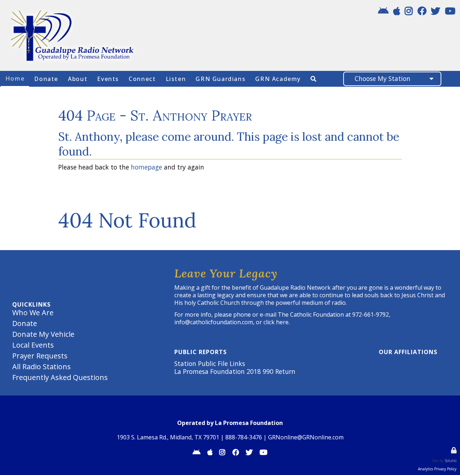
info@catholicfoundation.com (213, 322)
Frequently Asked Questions (60, 377)
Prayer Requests (40, 356)
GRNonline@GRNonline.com (306, 437)
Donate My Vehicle (43, 334)
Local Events (33, 345)
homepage (146, 167)
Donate (24, 323)
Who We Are (33, 312)
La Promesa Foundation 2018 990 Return (234, 371)
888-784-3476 (243, 437)
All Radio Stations (42, 366)
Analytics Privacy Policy (437, 468)
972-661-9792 (370, 314)
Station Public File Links (209, 363)
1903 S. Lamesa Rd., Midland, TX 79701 (168, 437)
